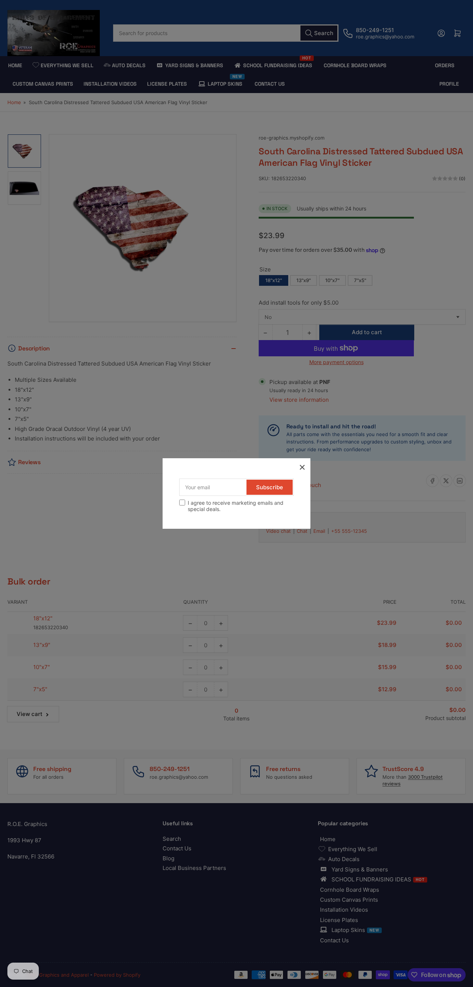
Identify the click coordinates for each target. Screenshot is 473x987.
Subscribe (269, 487)
